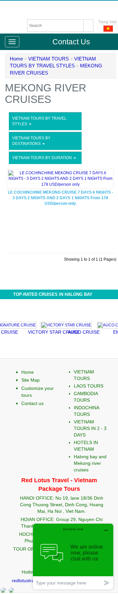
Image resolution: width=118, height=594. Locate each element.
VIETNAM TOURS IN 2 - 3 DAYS (90, 428)
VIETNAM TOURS (48, 58)
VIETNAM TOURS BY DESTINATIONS (31, 141)
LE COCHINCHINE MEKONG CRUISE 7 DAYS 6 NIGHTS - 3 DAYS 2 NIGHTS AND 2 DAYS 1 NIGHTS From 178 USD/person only (60, 198)
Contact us (32, 403)
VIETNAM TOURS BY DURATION (42, 157)
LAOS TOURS (88, 386)
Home (16, 58)
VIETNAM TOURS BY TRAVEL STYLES (39, 121)
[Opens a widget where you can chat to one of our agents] (73, 556)
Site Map (30, 380)
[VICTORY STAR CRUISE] (60, 324)
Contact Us (71, 41)
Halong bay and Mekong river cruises (90, 463)
